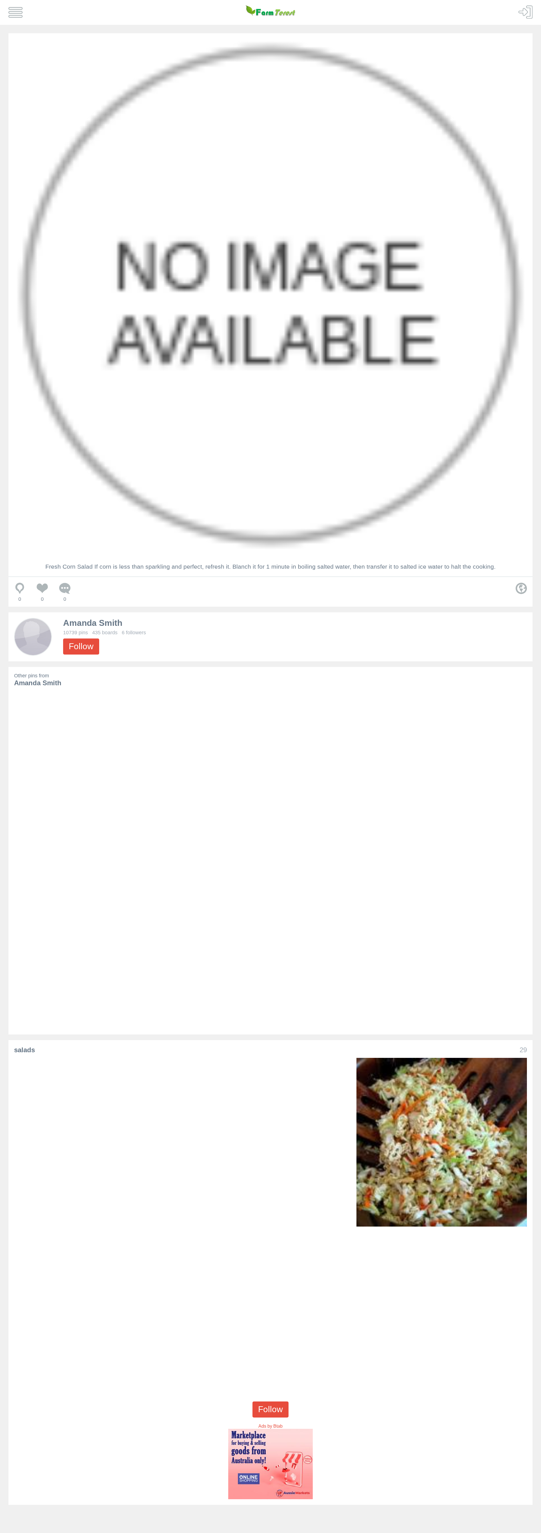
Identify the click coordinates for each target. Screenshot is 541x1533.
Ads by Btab (270, 1426)
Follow (81, 646)
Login (525, 12)
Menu (15, 12)
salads (24, 1050)
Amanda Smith (92, 623)
